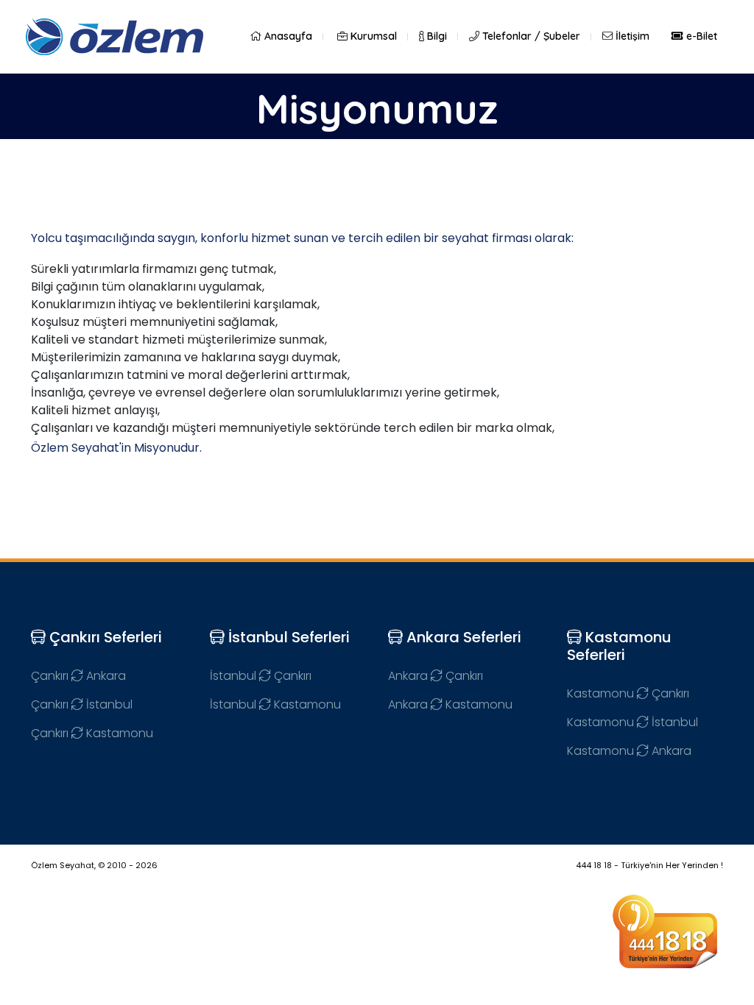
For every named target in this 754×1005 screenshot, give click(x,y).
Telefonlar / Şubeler (529, 36)
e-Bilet (700, 36)
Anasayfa (286, 36)
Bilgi (435, 36)
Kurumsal (372, 36)
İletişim (631, 36)
